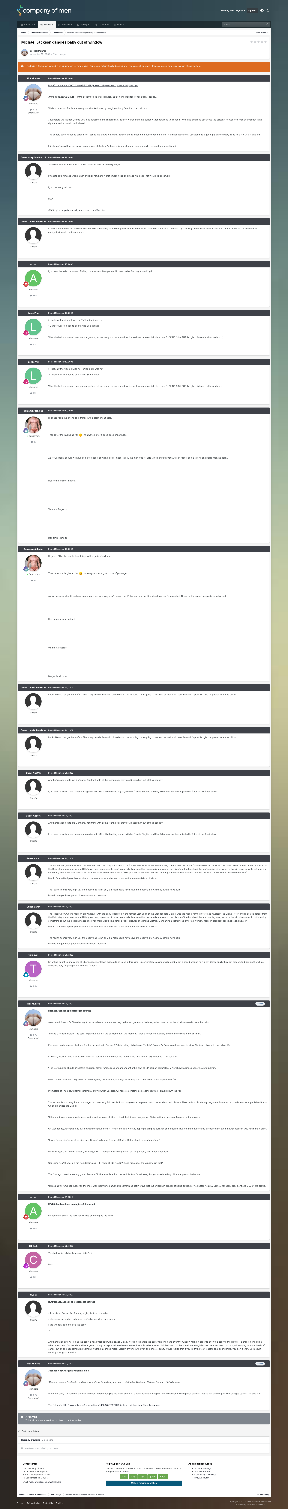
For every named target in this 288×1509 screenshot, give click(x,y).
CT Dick (33, 1246)
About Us (28, 24)
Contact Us (48, 1503)
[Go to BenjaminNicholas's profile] (33, 424)
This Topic (256, 24)
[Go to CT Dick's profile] (33, 1260)
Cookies (59, 1503)
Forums (47, 24)
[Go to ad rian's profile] (33, 278)
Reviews (65, 24)
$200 (162, 1476)
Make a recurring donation (144, 1483)
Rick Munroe (39, 51)
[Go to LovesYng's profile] (33, 327)
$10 (124, 1476)
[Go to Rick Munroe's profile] (24, 52)
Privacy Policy (33, 1503)
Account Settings (202, 1468)
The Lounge (59, 54)
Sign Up (252, 10)
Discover (101, 24)
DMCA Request (201, 1478)
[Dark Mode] (268, 10)
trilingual (33, 955)
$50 (142, 1476)
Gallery (83, 24)
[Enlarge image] (80, 435)
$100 (152, 1476)
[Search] (267, 24)
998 (34, 295)
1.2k (34, 344)
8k (34, 442)
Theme (20, 1503)
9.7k (34, 110)
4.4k (34, 986)
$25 (133, 1476)
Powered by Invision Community (250, 1504)
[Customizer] (262, 10)
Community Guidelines (205, 1474)
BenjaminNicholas (33, 410)
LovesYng (33, 313)
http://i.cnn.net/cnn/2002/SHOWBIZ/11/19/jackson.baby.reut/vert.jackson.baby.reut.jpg (93, 85)
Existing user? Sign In (232, 10)
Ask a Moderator (202, 1471)
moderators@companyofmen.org (45, 1482)
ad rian (33, 264)
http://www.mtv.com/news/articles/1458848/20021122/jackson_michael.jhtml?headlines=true (111, 1405)
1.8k (34, 1277)
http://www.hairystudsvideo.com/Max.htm (83, 210)
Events (120, 24)
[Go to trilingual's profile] (33, 969)
